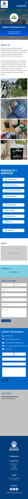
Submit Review (6, 320)
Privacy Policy (14, 480)
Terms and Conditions (14, 478)
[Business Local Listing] (4, 4)
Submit (5, 380)
